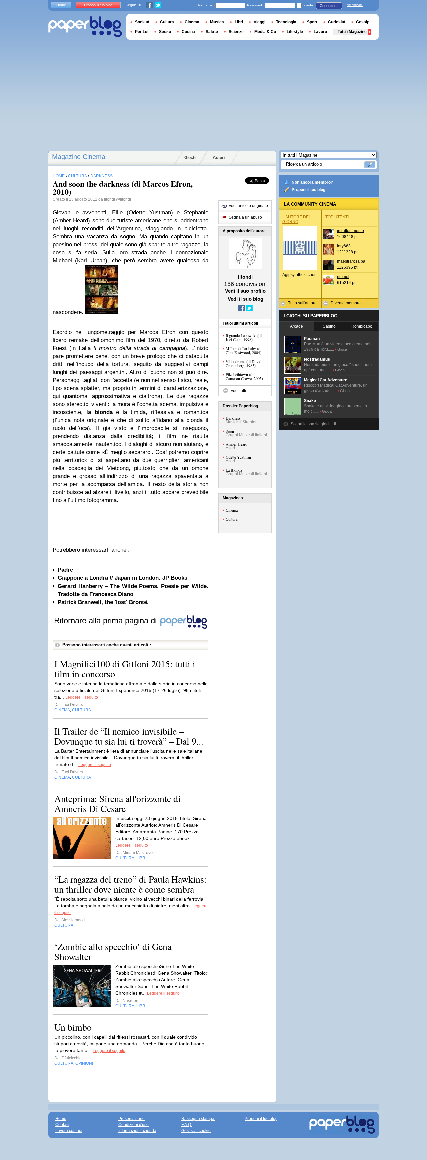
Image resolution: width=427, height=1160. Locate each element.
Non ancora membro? (312, 182)
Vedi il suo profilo (245, 291)
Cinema (232, 510)
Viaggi (259, 22)
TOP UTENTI (337, 217)
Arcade (296, 326)
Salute (212, 31)
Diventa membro (346, 303)
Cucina (188, 31)
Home (61, 5)
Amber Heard (236, 444)
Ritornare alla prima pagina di (106, 620)
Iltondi (109, 199)
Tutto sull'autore (302, 303)
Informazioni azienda (137, 1130)
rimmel (343, 276)
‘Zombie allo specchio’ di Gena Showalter (112, 951)
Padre (65, 570)
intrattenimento (350, 230)
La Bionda (234, 470)
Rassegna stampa (198, 1118)
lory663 (344, 246)
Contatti (62, 1124)
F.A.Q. (186, 1124)
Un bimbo (73, 1027)
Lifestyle (295, 31)
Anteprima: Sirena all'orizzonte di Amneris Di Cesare (117, 803)
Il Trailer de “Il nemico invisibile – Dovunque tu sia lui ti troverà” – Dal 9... (128, 736)
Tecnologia (286, 22)
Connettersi (329, 6)
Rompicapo (361, 326)
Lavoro (320, 31)
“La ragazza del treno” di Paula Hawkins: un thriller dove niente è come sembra (130, 884)
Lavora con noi (68, 1130)
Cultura (231, 519)
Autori (219, 157)
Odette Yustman (238, 457)
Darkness (233, 418)
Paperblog (85, 26)
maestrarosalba (351, 261)
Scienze (236, 31)
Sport (312, 22)
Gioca (342, 349)
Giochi (190, 157)
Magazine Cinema (78, 156)
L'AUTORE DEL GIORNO (296, 219)
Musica (217, 22)
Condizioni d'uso (133, 1124)
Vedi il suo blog (245, 299)
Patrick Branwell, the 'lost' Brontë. (103, 602)
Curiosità (336, 22)
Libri (239, 22)
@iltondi (123, 199)
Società (142, 22)
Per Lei (141, 31)
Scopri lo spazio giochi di (313, 424)
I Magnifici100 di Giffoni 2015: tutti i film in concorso (124, 668)
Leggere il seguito (81, 697)
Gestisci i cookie (196, 1130)
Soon (230, 431)
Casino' (329, 326)
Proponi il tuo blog (308, 189)
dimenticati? (355, 5)
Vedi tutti (238, 390)
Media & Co (265, 31)
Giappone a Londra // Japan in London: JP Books (122, 578)
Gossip (362, 22)
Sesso (165, 31)
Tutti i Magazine (352, 31)
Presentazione (131, 1118)
